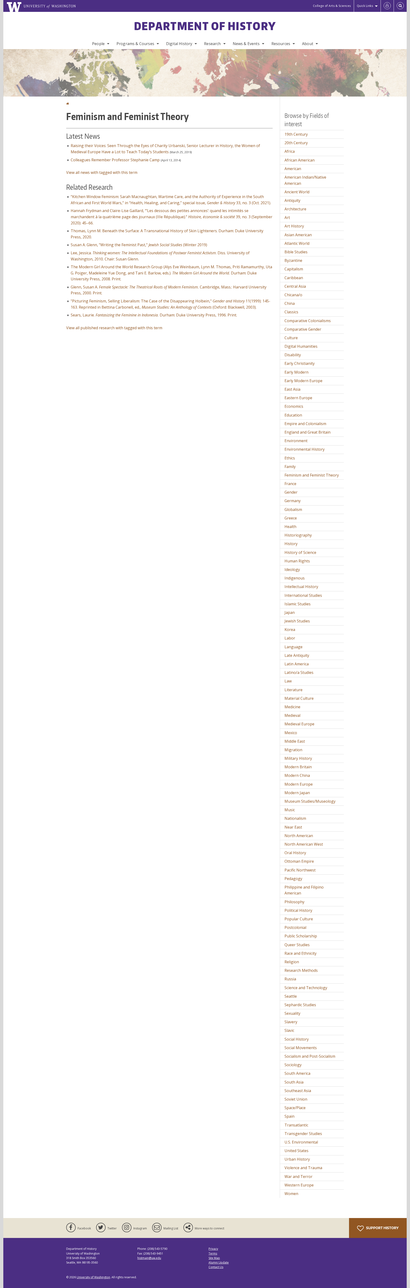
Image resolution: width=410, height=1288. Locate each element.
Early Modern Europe (303, 380)
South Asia (293, 1082)
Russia (290, 979)
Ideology (292, 569)
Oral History (295, 852)
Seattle (290, 996)
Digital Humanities (300, 346)
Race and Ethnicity (300, 953)
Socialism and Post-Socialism (309, 1056)
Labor (289, 638)
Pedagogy (293, 878)
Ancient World (296, 192)
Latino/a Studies (298, 672)
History (291, 543)
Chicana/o (293, 294)
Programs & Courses (135, 43)
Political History (298, 910)
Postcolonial (295, 927)
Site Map (214, 1258)
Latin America (296, 664)
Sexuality (292, 1013)
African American (299, 160)
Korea (289, 629)
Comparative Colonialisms (307, 320)
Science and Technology (305, 987)
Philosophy (294, 901)
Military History (298, 758)
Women (291, 1193)
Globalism (293, 509)
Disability (292, 354)
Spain (289, 1116)
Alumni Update (219, 1262)
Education (293, 415)
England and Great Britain (307, 432)
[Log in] (387, 6)
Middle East (294, 741)
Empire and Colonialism (305, 423)
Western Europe (299, 1185)
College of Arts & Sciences (332, 6)
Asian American (298, 234)
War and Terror (298, 1176)
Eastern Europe (298, 397)
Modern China (297, 775)
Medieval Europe (299, 724)
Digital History (179, 43)
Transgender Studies (303, 1133)
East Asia (292, 389)
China (289, 303)
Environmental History (304, 449)
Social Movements (300, 1047)
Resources (280, 43)
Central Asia (295, 286)
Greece (290, 518)
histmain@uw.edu (149, 1258)
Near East (293, 827)
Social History (296, 1039)
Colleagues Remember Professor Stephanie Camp (115, 159)
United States (296, 1150)
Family (290, 466)
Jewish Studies (297, 621)
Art (287, 217)
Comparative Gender (302, 329)
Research (212, 43)
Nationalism (295, 818)
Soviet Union (295, 1099)
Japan (289, 612)
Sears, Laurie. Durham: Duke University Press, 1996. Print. (154, 315)
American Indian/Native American (305, 180)
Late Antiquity (296, 655)
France (290, 483)
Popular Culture (298, 919)
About (307, 43)
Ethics (289, 458)
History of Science (300, 552)
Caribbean (293, 277)
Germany (292, 500)
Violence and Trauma (303, 1167)
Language (293, 646)
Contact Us (216, 1267)
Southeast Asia (297, 1090)
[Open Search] (400, 6)
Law (288, 681)
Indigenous (294, 578)
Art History (294, 226)
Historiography (298, 535)
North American (298, 835)
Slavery (290, 1021)
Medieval (292, 715)
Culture (291, 337)
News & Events (246, 43)
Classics (291, 312)
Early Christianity (299, 363)
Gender (291, 492)
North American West (303, 844)
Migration (293, 749)
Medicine (292, 706)
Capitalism (293, 269)
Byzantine (293, 260)
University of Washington (93, 1277)
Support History (382, 1228)
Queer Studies (297, 944)
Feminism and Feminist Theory (311, 475)
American (292, 168)
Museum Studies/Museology (309, 801)
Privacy (213, 1249)
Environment (296, 440)
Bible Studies (296, 252)
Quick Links (365, 6)
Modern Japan (297, 792)
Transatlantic (296, 1125)
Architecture (295, 209)
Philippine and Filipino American (304, 890)
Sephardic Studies (300, 1004)
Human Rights (297, 561)
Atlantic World (296, 243)
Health (290, 526)
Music (289, 809)
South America (297, 1073)
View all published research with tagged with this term (114, 327)
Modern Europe (298, 784)
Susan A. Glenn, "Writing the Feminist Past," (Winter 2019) (139, 244)
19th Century (296, 134)
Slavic (289, 1030)
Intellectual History (301, 586)
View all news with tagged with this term (101, 172)
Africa (289, 151)
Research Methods (301, 970)
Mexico (290, 732)
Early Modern (296, 372)
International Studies (303, 595)
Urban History (297, 1159)
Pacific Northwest (300, 870)
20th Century (296, 142)
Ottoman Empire (299, 861)
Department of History (205, 25)
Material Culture (299, 698)
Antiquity (292, 200)
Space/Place (295, 1107)
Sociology (293, 1064)
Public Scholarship (300, 936)
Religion (291, 961)
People (98, 43)
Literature (293, 689)
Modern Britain (298, 766)
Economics (293, 406)
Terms (213, 1253)
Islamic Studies (297, 604)
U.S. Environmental (301, 1142)
